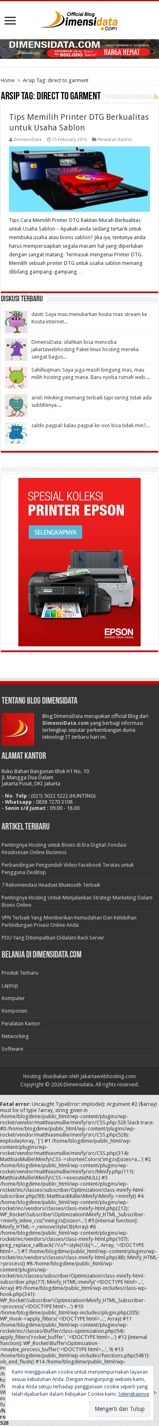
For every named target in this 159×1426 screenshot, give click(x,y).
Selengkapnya (133, 1394)
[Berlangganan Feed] (156, 97)
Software (12, 1049)
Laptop (10, 985)
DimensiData (28, 139)
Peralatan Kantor (114, 139)
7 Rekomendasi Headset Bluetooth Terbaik (51, 885)
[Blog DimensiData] (79, 19)
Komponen (14, 1011)
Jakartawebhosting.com (108, 1076)
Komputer (13, 998)
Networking (15, 1036)
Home (8, 80)
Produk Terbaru (20, 973)
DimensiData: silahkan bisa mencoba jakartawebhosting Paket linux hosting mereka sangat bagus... (85, 349)
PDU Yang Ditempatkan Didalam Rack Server (53, 938)
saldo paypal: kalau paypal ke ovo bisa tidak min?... (90, 425)
